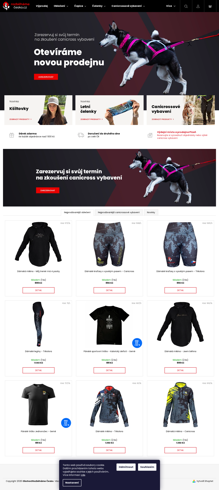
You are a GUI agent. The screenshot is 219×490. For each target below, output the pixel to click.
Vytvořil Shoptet (205, 481)
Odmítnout (126, 467)
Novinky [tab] (151, 212)
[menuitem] (42, 6)
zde (83, 475)
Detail (38, 290)
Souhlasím (147, 467)
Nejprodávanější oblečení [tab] (77, 212)
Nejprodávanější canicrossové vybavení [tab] (119, 212)
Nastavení (72, 482)
